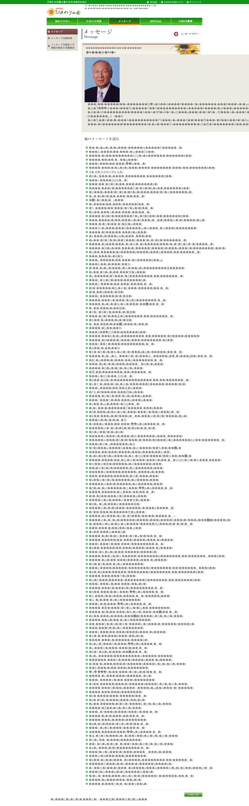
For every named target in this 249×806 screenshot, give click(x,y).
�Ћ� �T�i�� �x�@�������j (116, 564)
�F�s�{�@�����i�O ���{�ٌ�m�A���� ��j (131, 488)
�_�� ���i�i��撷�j (107, 308)
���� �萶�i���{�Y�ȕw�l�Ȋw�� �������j (129, 607)
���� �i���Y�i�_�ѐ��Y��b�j (118, 783)
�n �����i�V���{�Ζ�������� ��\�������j (136, 275)
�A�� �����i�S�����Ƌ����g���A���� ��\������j (145, 252)
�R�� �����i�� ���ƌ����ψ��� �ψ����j (131, 547)
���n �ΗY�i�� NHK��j (111, 376)
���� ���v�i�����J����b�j (118, 639)
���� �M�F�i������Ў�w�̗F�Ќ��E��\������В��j (139, 216)
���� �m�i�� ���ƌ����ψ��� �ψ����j (128, 559)
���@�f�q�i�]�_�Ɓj (108, 419)
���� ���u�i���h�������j (118, 719)
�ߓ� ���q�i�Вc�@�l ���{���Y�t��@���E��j (134, 411)
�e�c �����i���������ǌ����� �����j (131, 655)
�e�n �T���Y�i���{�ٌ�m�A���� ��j (125, 643)
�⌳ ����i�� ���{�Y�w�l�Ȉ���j (121, 208)
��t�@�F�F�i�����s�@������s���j (126, 468)
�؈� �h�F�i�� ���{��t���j (117, 196)
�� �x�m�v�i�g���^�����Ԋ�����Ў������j (136, 147)
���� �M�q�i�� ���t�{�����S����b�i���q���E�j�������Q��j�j (157, 248)
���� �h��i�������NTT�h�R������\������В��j (140, 155)
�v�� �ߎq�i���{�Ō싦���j (114, 403)
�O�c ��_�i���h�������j (115, 739)
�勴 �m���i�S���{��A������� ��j (126, 360)
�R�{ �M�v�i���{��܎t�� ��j (118, 651)
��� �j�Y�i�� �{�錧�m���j (115, 224)
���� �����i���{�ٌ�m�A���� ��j (125, 731)
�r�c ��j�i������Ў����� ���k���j (126, 408)
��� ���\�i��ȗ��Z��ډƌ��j (115, 527)
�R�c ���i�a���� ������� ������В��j (130, 176)
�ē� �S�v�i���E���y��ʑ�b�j (117, 699)
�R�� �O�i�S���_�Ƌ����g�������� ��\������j (141, 759)
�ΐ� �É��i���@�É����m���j (118, 496)
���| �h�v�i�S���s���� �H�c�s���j (126, 364)
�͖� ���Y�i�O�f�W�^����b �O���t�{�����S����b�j (142, 623)
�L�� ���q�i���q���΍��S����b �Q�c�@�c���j (136, 615)
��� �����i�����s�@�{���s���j (124, 475)
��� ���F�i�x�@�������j (116, 627)
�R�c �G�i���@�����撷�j (114, 504)
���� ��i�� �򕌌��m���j (113, 159)
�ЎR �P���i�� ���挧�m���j (116, 392)
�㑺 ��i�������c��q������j (120, 371)
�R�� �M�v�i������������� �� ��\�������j (139, 379)
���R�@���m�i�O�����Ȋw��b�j (121, 771)
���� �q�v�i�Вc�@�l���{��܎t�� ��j (127, 304)
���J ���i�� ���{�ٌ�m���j (117, 163)
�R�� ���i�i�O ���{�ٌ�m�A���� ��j (126, 591)
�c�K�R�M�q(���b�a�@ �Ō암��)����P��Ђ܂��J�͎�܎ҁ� (140, 455)
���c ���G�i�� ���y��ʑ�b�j (118, 583)
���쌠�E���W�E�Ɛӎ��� (123, 799)
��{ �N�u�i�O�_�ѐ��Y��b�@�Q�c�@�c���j (131, 743)
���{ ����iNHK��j (108, 180)
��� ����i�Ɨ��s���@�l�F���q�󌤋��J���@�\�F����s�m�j (147, 220)
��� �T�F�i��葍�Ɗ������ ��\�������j (131, 316)
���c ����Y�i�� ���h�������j (122, 679)
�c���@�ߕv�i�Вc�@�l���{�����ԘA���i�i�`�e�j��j (141, 523)
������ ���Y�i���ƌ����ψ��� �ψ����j (130, 659)
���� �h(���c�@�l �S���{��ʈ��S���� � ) (132, 515)
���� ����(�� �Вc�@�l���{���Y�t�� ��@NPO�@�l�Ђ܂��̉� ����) (155, 460)
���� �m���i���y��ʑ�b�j (115, 779)
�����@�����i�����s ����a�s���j (127, 471)
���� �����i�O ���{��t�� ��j (122, 491)
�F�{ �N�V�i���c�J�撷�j (112, 312)
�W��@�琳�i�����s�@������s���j (125, 463)
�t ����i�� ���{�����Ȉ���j (119, 204)
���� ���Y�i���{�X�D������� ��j (127, 300)
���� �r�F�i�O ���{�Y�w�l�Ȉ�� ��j (126, 535)
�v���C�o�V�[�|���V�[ (74, 799)
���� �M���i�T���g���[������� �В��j (131, 340)
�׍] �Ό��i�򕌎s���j (106, 200)
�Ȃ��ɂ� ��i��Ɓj (104, 348)
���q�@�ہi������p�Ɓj (112, 444)
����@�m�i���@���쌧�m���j (119, 499)
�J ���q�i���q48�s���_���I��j (120, 236)
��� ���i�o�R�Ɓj (106, 256)
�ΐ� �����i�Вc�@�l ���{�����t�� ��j (129, 288)
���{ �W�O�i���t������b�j (117, 280)
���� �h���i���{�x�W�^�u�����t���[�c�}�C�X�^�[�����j (151, 244)
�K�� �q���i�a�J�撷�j (110, 320)
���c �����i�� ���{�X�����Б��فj (126, 260)
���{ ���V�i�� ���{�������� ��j (126, 543)
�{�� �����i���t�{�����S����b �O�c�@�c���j (138, 683)
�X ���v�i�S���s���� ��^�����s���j (129, 595)
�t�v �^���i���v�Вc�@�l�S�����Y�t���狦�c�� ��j (141, 775)
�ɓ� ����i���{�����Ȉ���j (118, 695)
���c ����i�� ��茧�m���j (115, 387)
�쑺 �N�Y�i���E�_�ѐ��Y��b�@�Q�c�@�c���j (133, 735)
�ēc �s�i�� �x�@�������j (115, 599)
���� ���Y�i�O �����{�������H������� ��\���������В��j (157, 556)
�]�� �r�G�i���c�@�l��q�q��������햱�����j (137, 268)
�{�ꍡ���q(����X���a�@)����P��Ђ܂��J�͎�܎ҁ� (135, 447)
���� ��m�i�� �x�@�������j (120, 619)
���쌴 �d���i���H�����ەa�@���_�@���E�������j (143, 228)
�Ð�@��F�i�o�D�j (106, 431)
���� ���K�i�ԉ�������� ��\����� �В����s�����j (144, 335)
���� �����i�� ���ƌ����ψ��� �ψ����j (131, 539)
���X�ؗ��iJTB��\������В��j (117, 332)
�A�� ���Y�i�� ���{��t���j (119, 212)
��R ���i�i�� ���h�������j (119, 667)
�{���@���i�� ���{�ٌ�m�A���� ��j (127, 423)
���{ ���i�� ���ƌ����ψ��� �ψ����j (127, 631)
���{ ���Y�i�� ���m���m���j (121, 400)
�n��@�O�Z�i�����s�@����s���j (124, 479)
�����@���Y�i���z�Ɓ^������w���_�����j (136, 436)
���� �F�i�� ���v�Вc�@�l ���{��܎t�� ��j (133, 611)
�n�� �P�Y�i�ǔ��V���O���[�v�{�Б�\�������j (138, 240)
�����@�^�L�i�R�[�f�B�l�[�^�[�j (122, 428)
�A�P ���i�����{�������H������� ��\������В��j (145, 579)
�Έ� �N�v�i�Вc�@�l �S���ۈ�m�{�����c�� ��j (136, 351)
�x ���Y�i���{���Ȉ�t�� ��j (118, 647)
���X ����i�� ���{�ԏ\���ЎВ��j (122, 151)
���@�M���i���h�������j (118, 755)
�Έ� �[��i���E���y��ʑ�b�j (116, 635)
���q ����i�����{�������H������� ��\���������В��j (152, 567)
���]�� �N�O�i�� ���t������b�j (123, 184)
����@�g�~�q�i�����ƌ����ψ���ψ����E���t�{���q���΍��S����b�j (160, 519)
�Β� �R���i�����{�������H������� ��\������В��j (146, 571)
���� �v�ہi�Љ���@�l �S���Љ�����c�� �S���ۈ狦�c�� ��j (151, 356)
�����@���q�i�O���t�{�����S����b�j (130, 763)
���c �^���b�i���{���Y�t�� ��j (123, 711)
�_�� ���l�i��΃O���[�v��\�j (119, 324)
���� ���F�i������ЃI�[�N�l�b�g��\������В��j (139, 188)
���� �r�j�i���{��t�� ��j (117, 715)
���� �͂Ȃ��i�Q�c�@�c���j (115, 707)
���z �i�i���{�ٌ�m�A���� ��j (120, 603)
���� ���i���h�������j (115, 691)
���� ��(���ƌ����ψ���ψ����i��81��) (130, 452)
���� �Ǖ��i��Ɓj (105, 327)
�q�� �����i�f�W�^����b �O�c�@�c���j (130, 703)
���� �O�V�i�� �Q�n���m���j (120, 395)
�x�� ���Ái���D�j (107, 531)
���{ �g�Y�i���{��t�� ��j (117, 727)
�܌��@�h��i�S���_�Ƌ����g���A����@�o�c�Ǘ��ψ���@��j (151, 767)
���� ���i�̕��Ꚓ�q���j (112, 575)
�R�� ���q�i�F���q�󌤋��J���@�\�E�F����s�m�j (138, 416)
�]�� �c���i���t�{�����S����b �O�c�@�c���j (137, 663)
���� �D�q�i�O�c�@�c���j (116, 368)
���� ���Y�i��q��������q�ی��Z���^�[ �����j (141, 687)
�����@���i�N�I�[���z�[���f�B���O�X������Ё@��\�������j (157, 439)
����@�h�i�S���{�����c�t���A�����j (131, 507)
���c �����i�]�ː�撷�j (110, 296)
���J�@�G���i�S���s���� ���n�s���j (130, 751)
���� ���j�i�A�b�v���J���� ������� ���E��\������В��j (152, 167)
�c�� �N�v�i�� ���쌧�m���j (117, 272)
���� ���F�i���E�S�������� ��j (126, 587)
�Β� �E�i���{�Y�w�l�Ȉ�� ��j (119, 723)
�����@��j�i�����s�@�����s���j (126, 483)
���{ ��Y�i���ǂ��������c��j (122, 343)
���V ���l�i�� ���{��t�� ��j (121, 283)
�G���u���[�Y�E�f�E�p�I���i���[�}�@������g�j (141, 192)
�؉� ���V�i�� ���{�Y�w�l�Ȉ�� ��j (125, 671)
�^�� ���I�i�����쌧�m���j (117, 512)
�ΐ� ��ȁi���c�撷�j (106, 291)
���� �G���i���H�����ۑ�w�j (120, 675)
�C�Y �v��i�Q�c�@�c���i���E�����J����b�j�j (137, 384)
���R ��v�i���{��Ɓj (109, 264)
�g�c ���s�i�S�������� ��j (119, 747)
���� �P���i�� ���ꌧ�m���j (118, 232)
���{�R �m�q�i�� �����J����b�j (123, 551)
